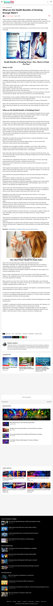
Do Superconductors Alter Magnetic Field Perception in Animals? (22, 560)
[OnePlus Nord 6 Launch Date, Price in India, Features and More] (4, 529)
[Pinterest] (23, 337)
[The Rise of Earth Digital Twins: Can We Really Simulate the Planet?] (4, 535)
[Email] (26, 337)
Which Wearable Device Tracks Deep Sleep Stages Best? (22, 422)
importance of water (38, 333)
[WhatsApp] (21, 337)
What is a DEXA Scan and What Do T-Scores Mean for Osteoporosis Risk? (13, 478)
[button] (2, 2)
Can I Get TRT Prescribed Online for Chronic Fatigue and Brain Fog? (38, 490)
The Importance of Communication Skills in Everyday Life (21, 581)
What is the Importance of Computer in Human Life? (19, 592)
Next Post (49, 401)
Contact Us (25, 601)
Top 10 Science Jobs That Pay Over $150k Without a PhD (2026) (22, 548)
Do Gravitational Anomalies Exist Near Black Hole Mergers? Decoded (23, 565)
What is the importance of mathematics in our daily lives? (21, 575)
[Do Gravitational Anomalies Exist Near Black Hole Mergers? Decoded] (4, 567)
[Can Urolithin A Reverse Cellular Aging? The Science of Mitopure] (6, 441)
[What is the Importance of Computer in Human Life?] (4, 594)
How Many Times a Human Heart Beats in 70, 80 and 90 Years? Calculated (26, 428)
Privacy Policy (31, 601)
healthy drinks (24, 333)
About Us (19, 601)
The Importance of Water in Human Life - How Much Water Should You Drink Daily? (42, 369)
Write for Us (9, 601)
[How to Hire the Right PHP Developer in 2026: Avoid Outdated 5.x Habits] (4, 523)
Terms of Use (43, 601)
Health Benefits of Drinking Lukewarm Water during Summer (26, 368)
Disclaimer (37, 601)
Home (4, 7)
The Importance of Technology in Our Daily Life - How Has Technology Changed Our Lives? (28, 586)
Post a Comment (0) (26, 397)
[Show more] (28, 337)
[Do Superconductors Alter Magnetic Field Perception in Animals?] (4, 561)
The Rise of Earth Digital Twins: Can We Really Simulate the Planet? (23, 533)
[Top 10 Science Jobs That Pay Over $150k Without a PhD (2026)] (4, 550)
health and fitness (18, 333)
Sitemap (14, 601)
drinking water (9, 7)
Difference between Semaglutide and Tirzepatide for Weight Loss (14, 490)
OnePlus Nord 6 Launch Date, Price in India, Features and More (22, 527)
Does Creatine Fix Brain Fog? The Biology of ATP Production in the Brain (26, 434)
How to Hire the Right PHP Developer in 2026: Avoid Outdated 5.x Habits (24, 521)
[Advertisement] (26, 322)
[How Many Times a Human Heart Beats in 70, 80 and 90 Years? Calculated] (6, 430)
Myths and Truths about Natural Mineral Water (10, 368)
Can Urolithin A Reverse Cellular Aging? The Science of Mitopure (24, 440)
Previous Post (5, 401)
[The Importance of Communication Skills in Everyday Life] (4, 582)
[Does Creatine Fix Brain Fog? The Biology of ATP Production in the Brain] (6, 436)
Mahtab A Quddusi (12, 343)
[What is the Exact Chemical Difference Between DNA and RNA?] (4, 556)
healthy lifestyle (31, 333)
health (13, 333)
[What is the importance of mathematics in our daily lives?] (4, 577)
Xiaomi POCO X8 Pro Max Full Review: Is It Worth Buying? (21, 539)
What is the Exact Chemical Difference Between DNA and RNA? (22, 554)
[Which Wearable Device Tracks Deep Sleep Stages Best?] (6, 424)
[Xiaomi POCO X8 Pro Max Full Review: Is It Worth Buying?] (4, 540)
